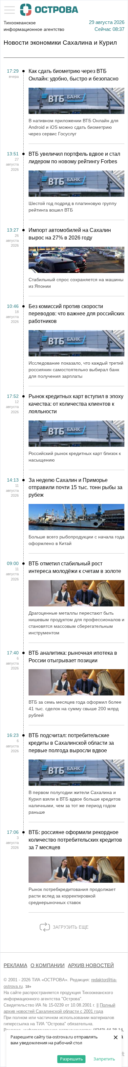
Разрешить (71, 1059)
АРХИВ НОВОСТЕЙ (91, 965)
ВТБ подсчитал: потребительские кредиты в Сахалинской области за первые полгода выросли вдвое (71, 743)
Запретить (104, 1059)
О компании (48, 965)
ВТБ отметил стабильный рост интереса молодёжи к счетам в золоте (75, 567)
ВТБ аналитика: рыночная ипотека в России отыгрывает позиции (73, 656)
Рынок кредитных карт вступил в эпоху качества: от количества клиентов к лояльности (76, 404)
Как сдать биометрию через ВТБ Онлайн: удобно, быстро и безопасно (73, 74)
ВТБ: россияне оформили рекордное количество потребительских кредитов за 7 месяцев (75, 839)
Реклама (15, 965)
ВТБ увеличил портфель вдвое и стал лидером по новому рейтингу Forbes (74, 157)
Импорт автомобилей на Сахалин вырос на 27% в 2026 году (70, 233)
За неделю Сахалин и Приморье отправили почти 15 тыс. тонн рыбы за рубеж (75, 487)
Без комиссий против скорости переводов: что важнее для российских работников (76, 314)
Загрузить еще (70, 927)
